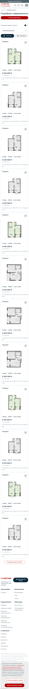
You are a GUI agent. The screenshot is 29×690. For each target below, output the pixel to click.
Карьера (3, 643)
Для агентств (18, 605)
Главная (3, 10)
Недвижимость (6, 602)
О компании (5, 630)
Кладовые (4, 605)
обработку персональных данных (12, 668)
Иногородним (19, 592)
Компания (4, 634)
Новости (3, 637)
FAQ (16, 595)
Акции (16, 598)
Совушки (3, 592)
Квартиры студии (6, 608)
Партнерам (18, 602)
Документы (4, 640)
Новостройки (5, 589)
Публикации (4, 646)
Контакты (3, 649)
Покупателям (19, 589)
